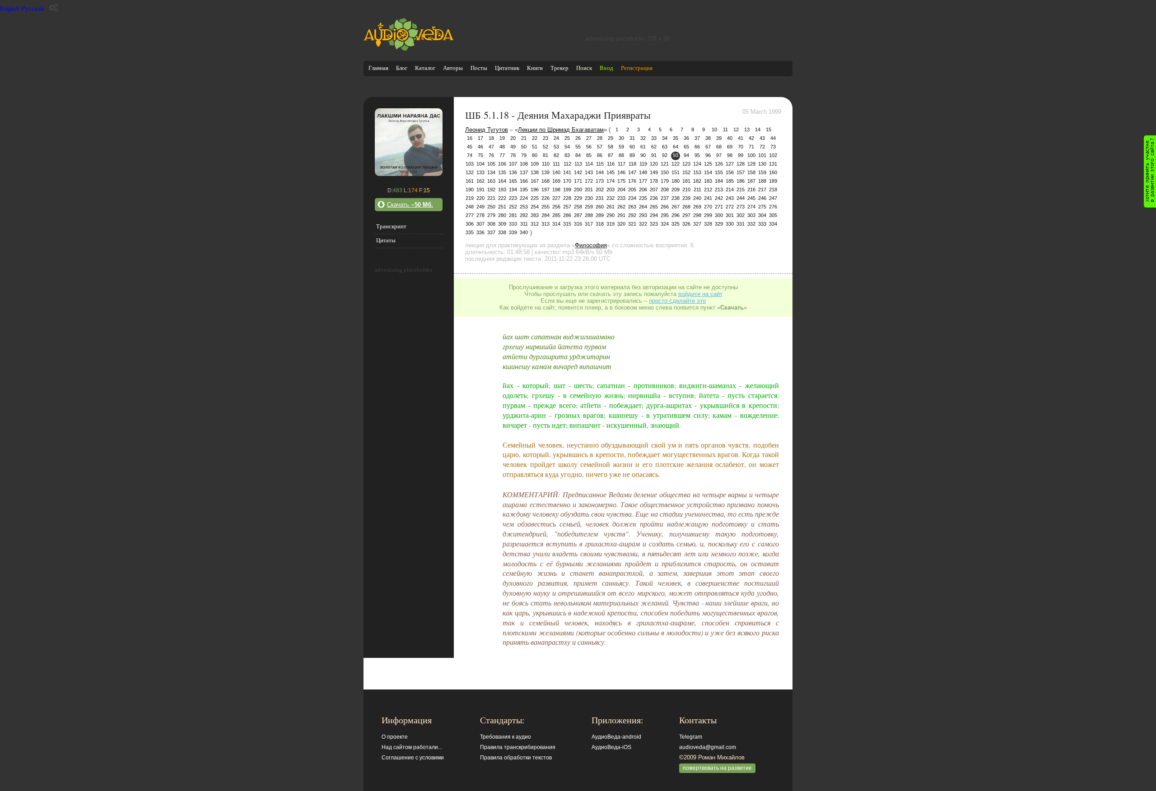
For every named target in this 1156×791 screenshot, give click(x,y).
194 (513, 189)
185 (730, 181)
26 (578, 138)
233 (621, 198)
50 (524, 146)
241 (708, 198)
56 (589, 146)
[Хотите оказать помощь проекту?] (1150, 171)
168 (545, 181)
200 (578, 189)
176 (632, 181)
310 (513, 224)
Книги (535, 68)
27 (589, 138)
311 (524, 224)
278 (480, 215)
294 (654, 215)
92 (664, 155)
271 (719, 206)
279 (491, 215)
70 (740, 146)
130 (762, 164)
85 (589, 155)
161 (470, 181)
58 (610, 146)
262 (621, 206)
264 (643, 206)
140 (556, 172)
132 (470, 172)
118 (632, 164)
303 (751, 215)
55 (578, 146)
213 (719, 189)
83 (567, 155)
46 (480, 146)
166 (524, 181)
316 (578, 224)
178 (654, 181)
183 (708, 181)
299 (708, 215)
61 (643, 146)
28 (599, 138)
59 (621, 146)
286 (567, 215)
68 (719, 146)
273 (740, 206)
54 (567, 146)
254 (535, 206)
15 (768, 129)
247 (773, 198)
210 (686, 189)
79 (524, 155)
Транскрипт (391, 226)
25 (567, 138)
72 (762, 146)
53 (556, 146)
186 (740, 181)
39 (719, 138)
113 (578, 164)
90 (643, 155)
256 (556, 206)
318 (600, 224)
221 (491, 198)
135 (502, 172)
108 (524, 164)
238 (675, 198)
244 (740, 198)
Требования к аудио (505, 737)
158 (751, 172)
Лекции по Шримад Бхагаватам (561, 129)
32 (643, 138)
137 (524, 172)
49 (513, 146)
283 (535, 215)
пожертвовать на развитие (717, 768)
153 (697, 172)
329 (719, 224)
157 (740, 172)
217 (762, 189)
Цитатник (507, 68)
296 (675, 215)
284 (545, 215)
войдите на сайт (700, 294)
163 (491, 181)
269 (697, 206)
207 (654, 189)
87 (610, 155)
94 (686, 155)
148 (643, 172)
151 (675, 172)
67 (708, 146)
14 (757, 129)
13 (747, 129)
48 (502, 146)
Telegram (690, 737)
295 (665, 215)
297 (686, 215)
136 (513, 172)
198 (556, 189)
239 (686, 198)
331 (740, 224)
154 (708, 172)
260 (600, 206)
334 (773, 224)
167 (535, 181)
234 (632, 198)
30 (621, 138)
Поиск (584, 68)
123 (686, 164)
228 (567, 198)
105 (491, 164)
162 (480, 181)
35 (675, 138)
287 (578, 215)
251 (502, 206)
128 (740, 164)
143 (589, 172)
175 (621, 181)
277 (470, 215)
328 (708, 224)
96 (708, 155)
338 (502, 232)
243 (730, 198)
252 (513, 206)
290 (610, 215)
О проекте (395, 737)
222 (502, 198)
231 (600, 198)
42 (751, 138)
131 (773, 164)
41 (740, 138)
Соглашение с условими (413, 757)
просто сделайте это (677, 300)
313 (545, 224)
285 (556, 215)
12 (736, 129)
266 (665, 206)
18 (491, 138)
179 (665, 181)
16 (469, 138)
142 (578, 172)
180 (675, 181)
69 (729, 146)
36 (686, 138)
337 (491, 232)
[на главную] (409, 49)
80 (534, 155)
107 (513, 164)
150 (665, 172)
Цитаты (386, 240)
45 (469, 146)
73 (773, 146)
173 (600, 181)
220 (480, 198)
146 (621, 172)
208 (665, 189)
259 (589, 206)
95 (697, 155)
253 (524, 206)
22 (534, 138)
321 (632, 224)
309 (502, 224)
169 (556, 181)
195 (524, 189)
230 (589, 198)
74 (469, 155)
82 (556, 155)
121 (665, 164)
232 (610, 198)
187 (751, 181)
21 (524, 138)
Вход (606, 68)
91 (654, 155)
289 (600, 215)
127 (730, 164)
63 (664, 146)
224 (524, 198)
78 (513, 155)
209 (675, 189)
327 (697, 224)
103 (470, 164)
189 (773, 181)
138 (535, 172)
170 (567, 181)
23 (545, 138)
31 (632, 138)
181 (686, 181)
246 (762, 198)
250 (491, 206)
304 (762, 215)
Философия (591, 245)
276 (773, 206)
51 (534, 146)
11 (725, 129)
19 (502, 138)
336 (480, 232)
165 (513, 181)
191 (480, 189)
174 (610, 181)
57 (599, 146)
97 (719, 155)
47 (491, 146)
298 (697, 215)
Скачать (410, 204)
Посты (479, 68)
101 (762, 155)
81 (545, 155)
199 (567, 189)
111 (556, 164)
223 (513, 198)
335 (470, 232)
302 (740, 215)
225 (535, 198)
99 (740, 155)
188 (762, 181)
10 (714, 129)
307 (480, 224)
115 (600, 164)
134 (491, 172)
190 (470, 189)
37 (697, 138)
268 (686, 206)
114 (589, 164)
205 (632, 189)
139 (545, 172)
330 (730, 224)
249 (480, 206)
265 (654, 206)
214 (730, 189)
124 (697, 164)
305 (773, 215)
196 (535, 189)
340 (524, 232)
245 (751, 198)
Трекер (559, 68)
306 (470, 224)
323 (654, 224)
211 (697, 189)
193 (502, 189)
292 (632, 215)
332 (751, 224)
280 (502, 215)
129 (751, 164)
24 (556, 138)
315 (567, 224)
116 (611, 164)
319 (610, 224)
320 (621, 224)
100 (751, 155)
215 (740, 189)
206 (643, 189)
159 (762, 172)
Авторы (453, 68)
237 (665, 198)
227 (556, 198)
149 (654, 172)
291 (621, 215)
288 (589, 215)
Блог (401, 68)
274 (751, 206)
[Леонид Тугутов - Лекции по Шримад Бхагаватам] (409, 174)
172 (589, 181)
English (9, 8)
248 (470, 206)
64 (675, 146)
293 (643, 215)
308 (491, 224)
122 (675, 164)
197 (545, 189)
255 (545, 206)
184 (719, 181)
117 (621, 164)
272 (730, 206)
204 (621, 189)
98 (729, 155)
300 (719, 215)
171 (578, 181)
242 (719, 198)
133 (480, 172)
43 (762, 138)
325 (675, 224)
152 (686, 172)
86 (599, 155)
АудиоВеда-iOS (611, 747)
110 (546, 164)
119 (643, 164)
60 (632, 146)
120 (654, 164)
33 (654, 138)
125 (708, 164)
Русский (32, 8)
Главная (378, 68)
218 (773, 189)
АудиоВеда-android (616, 737)
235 (643, 198)
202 (600, 189)
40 (729, 138)
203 (610, 189)
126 (719, 164)
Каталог (425, 68)
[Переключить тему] (54, 8)
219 (470, 198)
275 (762, 206)
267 (675, 206)
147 (632, 172)
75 (480, 155)
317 (589, 224)
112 (567, 164)
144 (600, 172)
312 (535, 224)
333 (762, 224)
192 (491, 189)
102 (773, 155)
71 (751, 146)
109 (535, 164)
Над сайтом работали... (412, 747)
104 (480, 164)
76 (491, 155)
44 (773, 138)
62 (654, 146)
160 (773, 172)
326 (686, 224)
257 (567, 206)
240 (697, 198)
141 (567, 172)
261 (610, 206)
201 (589, 189)
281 (513, 215)
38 (708, 138)
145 (610, 172)
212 (708, 189)
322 (643, 224)
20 (513, 138)
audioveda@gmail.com (707, 747)
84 (578, 155)
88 (621, 155)
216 (751, 189)
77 (502, 155)
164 (502, 181)
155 (719, 172)
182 (697, 181)
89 (632, 155)
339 (513, 232)
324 (665, 224)
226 (545, 198)
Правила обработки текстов (516, 757)
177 (643, 181)
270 (708, 206)
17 (480, 138)
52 (545, 146)
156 (730, 172)
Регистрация (637, 68)
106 (502, 164)
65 (686, 146)
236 (654, 198)
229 (578, 198)
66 (697, 146)
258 (578, 206)
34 (664, 138)
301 (730, 215)
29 (610, 138)
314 (556, 224)
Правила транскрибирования (517, 747)
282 (524, 215)
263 (632, 206)
